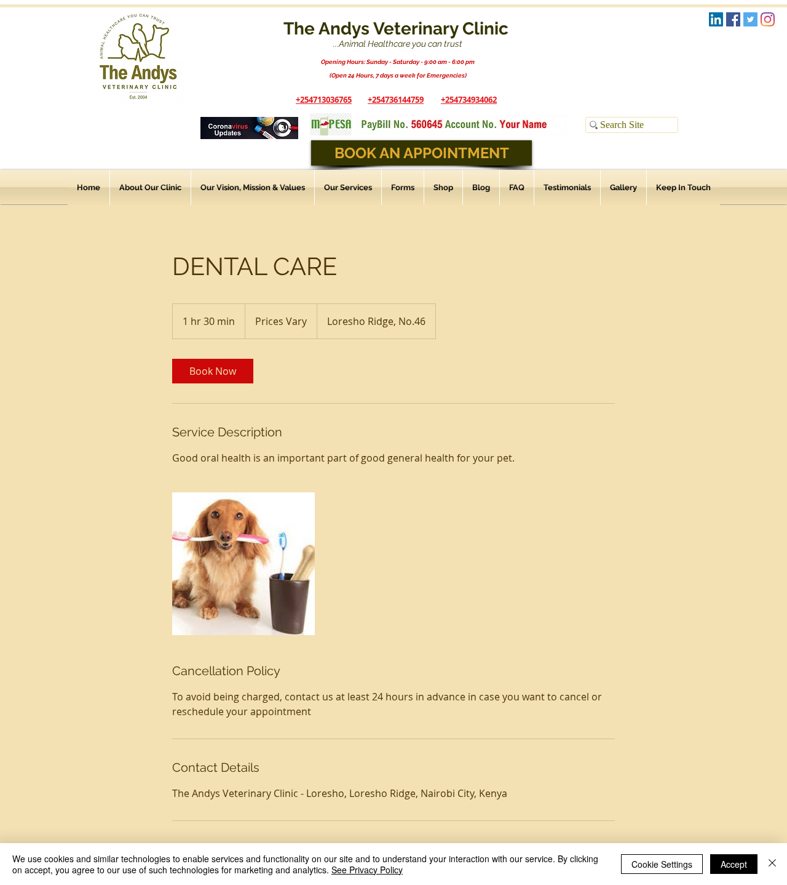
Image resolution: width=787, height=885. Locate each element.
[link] (212, 371)
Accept (734, 864)
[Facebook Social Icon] (733, 19)
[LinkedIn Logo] (716, 19)
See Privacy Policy (367, 869)
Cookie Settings (661, 864)
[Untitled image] (243, 563)
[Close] (772, 864)
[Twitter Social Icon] (750, 19)
